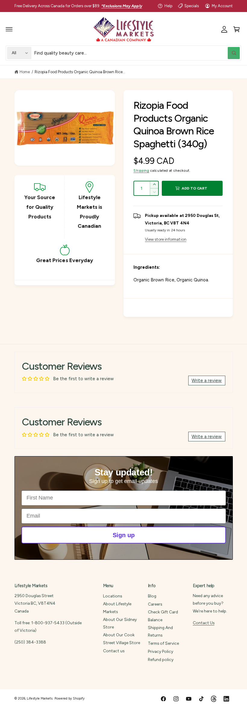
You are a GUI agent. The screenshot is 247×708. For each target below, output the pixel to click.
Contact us (113, 650)
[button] (9, 29)
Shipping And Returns (160, 631)
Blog (152, 596)
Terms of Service (163, 643)
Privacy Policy (160, 651)
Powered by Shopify (70, 698)
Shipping (141, 170)
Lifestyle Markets (39, 698)
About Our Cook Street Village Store (121, 638)
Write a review (207, 380)
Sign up (124, 535)
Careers (155, 604)
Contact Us (203, 622)
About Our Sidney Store (120, 623)
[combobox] (137, 52)
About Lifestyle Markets (117, 607)
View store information (165, 239)
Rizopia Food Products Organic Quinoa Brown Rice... (80, 72)
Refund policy (161, 659)
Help (168, 6)
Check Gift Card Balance (163, 615)
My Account (222, 6)
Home (25, 72)
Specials (191, 6)
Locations (112, 596)
